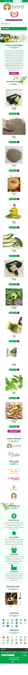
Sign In (5, 1)
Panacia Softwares (16, 658)
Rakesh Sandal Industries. (15, 659)
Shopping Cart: (7, 23)
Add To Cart (12, 113)
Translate (25, 655)
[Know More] (18, 114)
